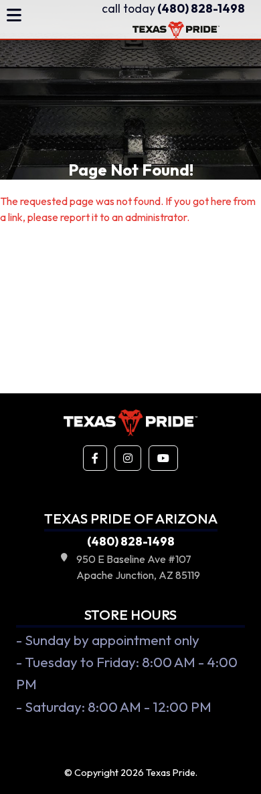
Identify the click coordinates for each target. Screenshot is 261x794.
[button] (95, 458)
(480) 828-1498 (173, 8)
